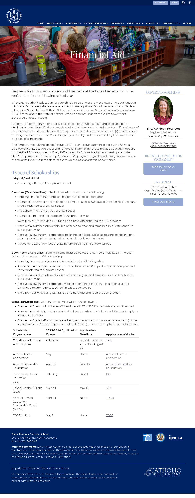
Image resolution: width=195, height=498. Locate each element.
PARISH (174, 3)
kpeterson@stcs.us (163, 142)
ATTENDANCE (161, 3)
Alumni (187, 23)
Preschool (134, 23)
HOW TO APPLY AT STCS (163, 168)
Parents (116, 23)
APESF (110, 397)
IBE (108, 374)
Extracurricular (95, 23)
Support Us (170, 23)
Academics (73, 23)
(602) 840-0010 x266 (163, 146)
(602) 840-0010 (29, 441)
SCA (108, 388)
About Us (152, 23)
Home (40, 23)
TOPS (109, 415)
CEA (108, 340)
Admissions (54, 23)
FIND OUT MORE (163, 201)
